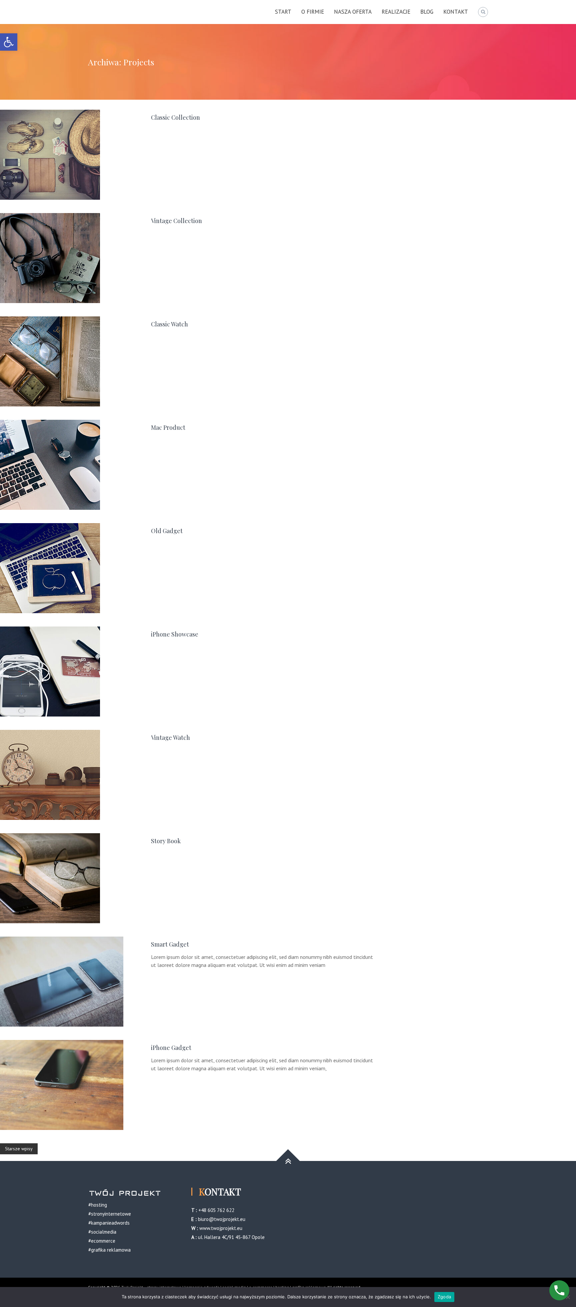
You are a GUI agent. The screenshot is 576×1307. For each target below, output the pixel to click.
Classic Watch (169, 324)
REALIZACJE (396, 11)
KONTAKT (455, 11)
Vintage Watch (170, 738)
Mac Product (168, 427)
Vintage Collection (176, 221)
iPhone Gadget (171, 1048)
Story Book (166, 841)
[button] (8, 42)
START (283, 11)
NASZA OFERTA (353, 11)
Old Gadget (167, 531)
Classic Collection (175, 117)
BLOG (426, 11)
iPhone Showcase (174, 634)
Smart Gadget (170, 944)
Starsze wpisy (19, 1149)
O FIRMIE (312, 11)
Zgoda (444, 1296)
